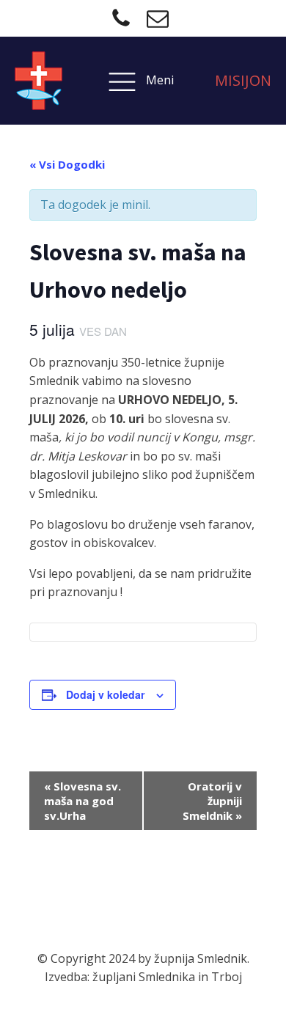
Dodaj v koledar (105, 694)
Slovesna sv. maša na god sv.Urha (82, 801)
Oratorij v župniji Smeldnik (212, 801)
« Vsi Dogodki (67, 164)
